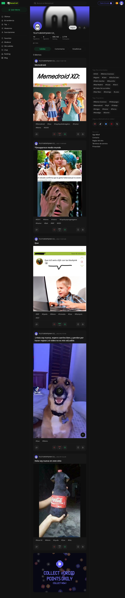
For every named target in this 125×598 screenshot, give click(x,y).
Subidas (42, 49)
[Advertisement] (107, 36)
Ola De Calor (114, 77)
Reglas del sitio (97, 141)
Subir (15, 10)
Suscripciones (9, 32)
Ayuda (56, 540)
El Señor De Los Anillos (102, 88)
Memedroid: (40, 65)
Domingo (108, 92)
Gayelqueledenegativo (62, 124)
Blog (6, 58)
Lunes (117, 92)
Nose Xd (39, 540)
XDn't (38, 219)
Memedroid (41, 124)
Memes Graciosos (108, 74)
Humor (76, 124)
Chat (6, 50)
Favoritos (7, 38)
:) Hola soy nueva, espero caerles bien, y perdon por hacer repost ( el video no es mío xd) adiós (59, 339)
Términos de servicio (100, 143)
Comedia (62, 314)
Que (49, 124)
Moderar (7, 42)
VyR (107, 105)
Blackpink (79, 314)
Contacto (95, 138)
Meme (39, 128)
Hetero (54, 219)
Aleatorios (8, 28)
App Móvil (96, 135)
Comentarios (60, 49)
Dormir (107, 113)
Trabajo (115, 105)
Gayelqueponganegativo (69, 219)
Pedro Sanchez (99, 81)
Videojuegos (114, 102)
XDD (59, 223)
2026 (96, 74)
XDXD (47, 128)
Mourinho (111, 81)
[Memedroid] (3, 3)
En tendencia (9, 20)
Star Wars (98, 92)
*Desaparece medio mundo (48, 147)
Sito (70, 540)
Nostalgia (98, 113)
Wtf (53, 223)
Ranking (7, 54)
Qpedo (45, 314)
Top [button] (5, 24)
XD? (38, 318)
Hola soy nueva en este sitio (48, 461)
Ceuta (108, 85)
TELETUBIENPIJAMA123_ (47, 61)
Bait (46, 223)
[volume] (83, 434)
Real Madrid (99, 85)
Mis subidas (8, 46)
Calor (105, 77)
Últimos (7, 16)
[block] (83, 134)
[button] (84, 28)
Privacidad (96, 146)
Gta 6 (116, 85)
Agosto (97, 77)
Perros (114, 109)
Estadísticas (77, 49)
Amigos (97, 109)
